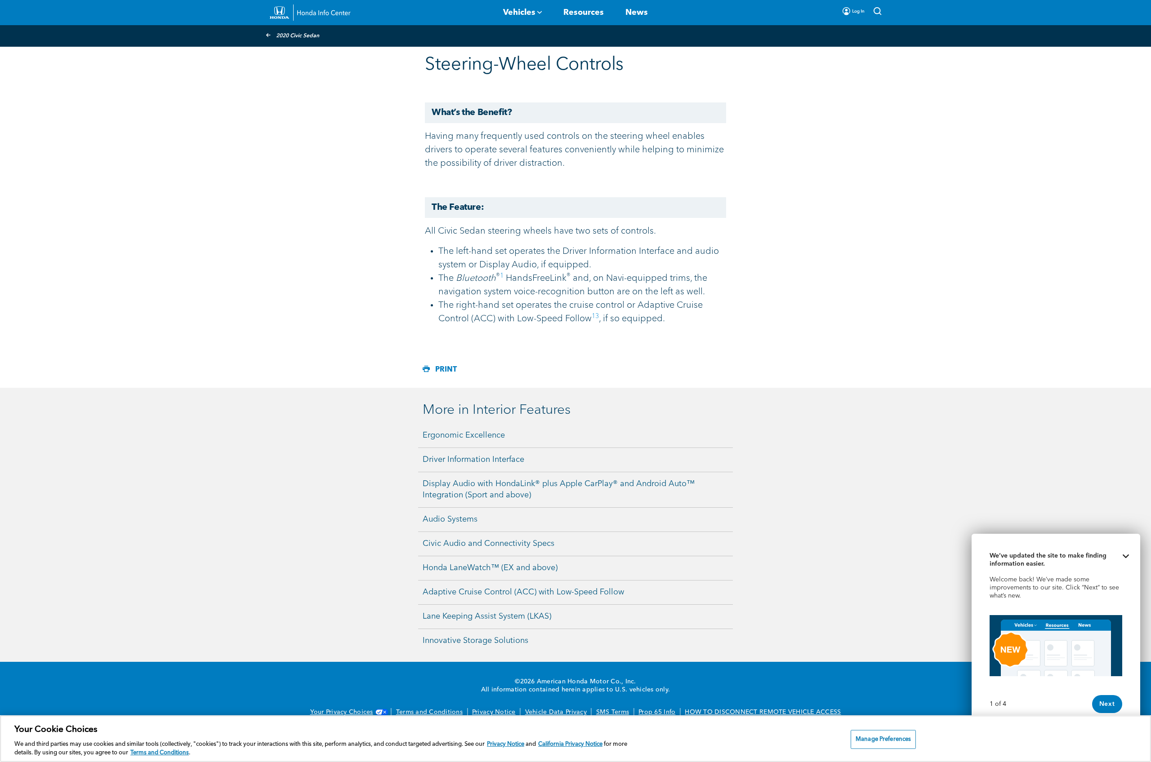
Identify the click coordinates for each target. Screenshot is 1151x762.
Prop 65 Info (656, 712)
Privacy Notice (494, 712)
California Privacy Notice (570, 744)
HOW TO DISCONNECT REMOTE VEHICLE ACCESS (763, 712)
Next (1107, 704)
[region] (575, 738)
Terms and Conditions (429, 712)
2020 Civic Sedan (297, 36)
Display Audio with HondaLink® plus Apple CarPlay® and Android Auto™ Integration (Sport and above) (559, 489)
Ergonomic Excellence (464, 435)
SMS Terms (612, 712)
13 (595, 316)
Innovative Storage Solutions (475, 641)
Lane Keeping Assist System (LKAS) (487, 616)
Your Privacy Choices (341, 712)
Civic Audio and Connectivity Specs (488, 544)
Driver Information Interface (473, 460)
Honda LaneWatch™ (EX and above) (490, 568)
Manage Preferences (883, 739)
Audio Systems (450, 519)
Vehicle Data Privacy (556, 712)
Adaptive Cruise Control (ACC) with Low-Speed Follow (523, 592)
